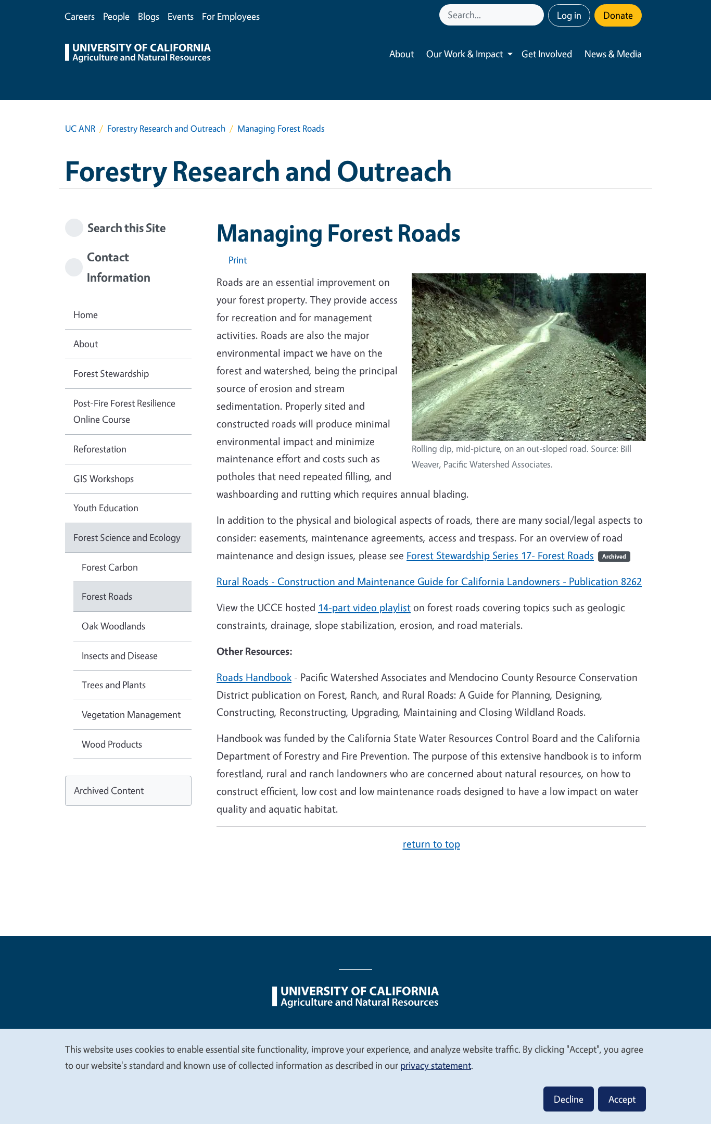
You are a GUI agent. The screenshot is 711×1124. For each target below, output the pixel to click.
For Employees (231, 16)
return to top (431, 843)
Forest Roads (107, 596)
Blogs (148, 16)
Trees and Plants (114, 684)
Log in (569, 15)
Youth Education (105, 507)
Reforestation (99, 449)
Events (181, 16)
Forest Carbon (110, 567)
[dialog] (355, 1076)
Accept (622, 1099)
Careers (80, 16)
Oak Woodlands (113, 626)
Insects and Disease (120, 655)
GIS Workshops (103, 478)
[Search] (537, 15)
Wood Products (112, 744)
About (401, 53)
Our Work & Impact (464, 53)
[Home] (138, 54)
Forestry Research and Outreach (166, 128)
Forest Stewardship (111, 373)
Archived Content (109, 790)
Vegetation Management (131, 714)
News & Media (613, 53)
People (116, 16)
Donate (618, 15)
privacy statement (435, 1065)
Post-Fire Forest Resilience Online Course (124, 411)
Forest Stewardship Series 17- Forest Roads (516, 555)
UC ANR (80, 128)
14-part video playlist (364, 607)
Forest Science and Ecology (127, 537)
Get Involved (547, 53)
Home (85, 314)
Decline (568, 1099)
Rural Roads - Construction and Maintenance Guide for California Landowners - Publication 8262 (429, 581)
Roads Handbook (254, 677)
